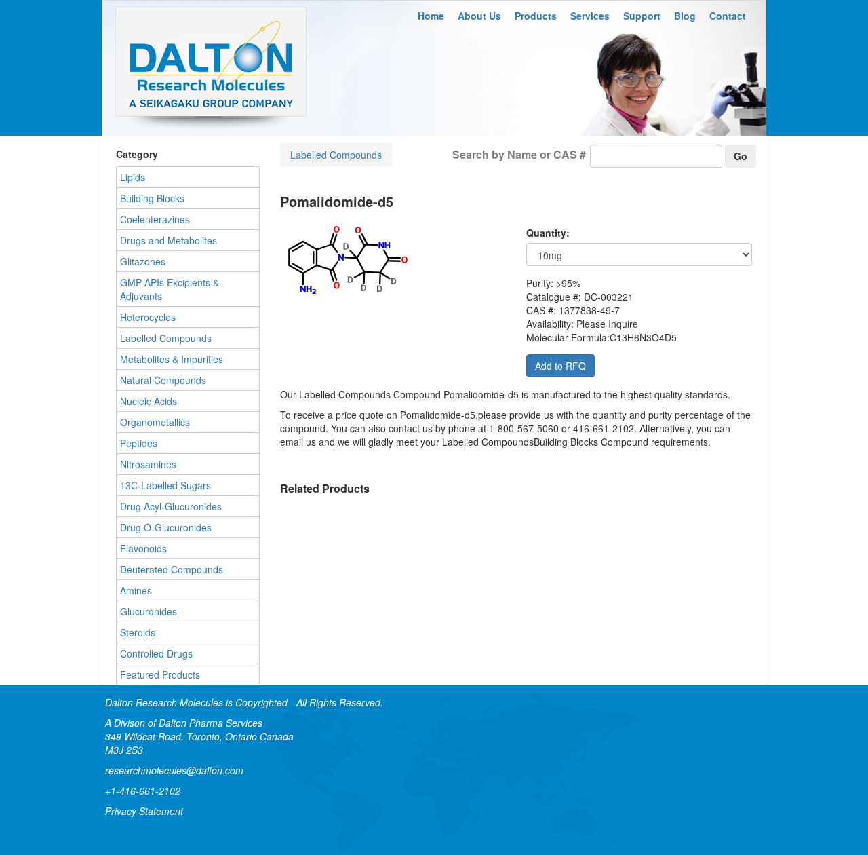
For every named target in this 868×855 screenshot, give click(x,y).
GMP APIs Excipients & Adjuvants (169, 289)
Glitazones (142, 261)
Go (740, 156)
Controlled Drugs (156, 653)
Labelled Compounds (336, 155)
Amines (136, 590)
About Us (479, 15)
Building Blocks (152, 198)
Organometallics (155, 422)
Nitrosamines (148, 464)
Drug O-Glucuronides (166, 527)
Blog (685, 15)
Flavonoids (143, 548)
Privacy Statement (144, 811)
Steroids (137, 632)
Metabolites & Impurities (171, 359)
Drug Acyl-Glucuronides (171, 506)
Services (590, 15)
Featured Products (160, 674)
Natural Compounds (163, 380)
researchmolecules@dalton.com (174, 770)
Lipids (132, 177)
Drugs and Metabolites (168, 240)
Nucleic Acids (148, 401)
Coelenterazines (155, 219)
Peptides (138, 443)
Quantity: (548, 233)
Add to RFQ (560, 366)
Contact (727, 15)
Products (536, 15)
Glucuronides (148, 611)
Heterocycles (148, 317)
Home (431, 15)
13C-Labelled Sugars (165, 485)
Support (641, 15)
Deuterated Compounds (171, 569)
